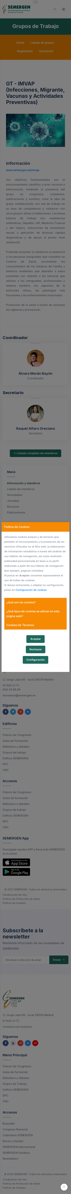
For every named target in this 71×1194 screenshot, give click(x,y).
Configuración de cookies (31, 589)
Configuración (35, 659)
